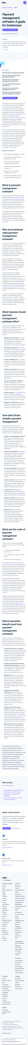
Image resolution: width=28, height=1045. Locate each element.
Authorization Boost (7, 890)
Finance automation (20, 898)
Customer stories (6, 980)
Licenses (4, 998)
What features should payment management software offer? (10, 80)
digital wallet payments (17, 199)
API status (17, 964)
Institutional (18, 978)
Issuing (4, 916)
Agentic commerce (20, 890)
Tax (3, 936)
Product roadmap (19, 980)
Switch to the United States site (10, 1041)
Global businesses (19, 900)
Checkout (4, 896)
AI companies (18, 912)
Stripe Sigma (5, 934)
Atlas (3, 888)
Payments (4, 924)
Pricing (4, 886)
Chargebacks (17, 392)
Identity (4, 912)
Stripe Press (18, 986)
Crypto (4, 902)
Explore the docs (6, 865)
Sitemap (4, 1000)
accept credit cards (20, 117)
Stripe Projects (19, 970)
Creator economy (19, 914)
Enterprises (18, 886)
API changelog (18, 966)
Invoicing (4, 914)
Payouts (4, 926)
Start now (6, 828)
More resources (7, 7)
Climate (4, 898)
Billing (16, 7)
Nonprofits (18, 930)
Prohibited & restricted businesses (5, 994)
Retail (16, 938)
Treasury (4, 940)
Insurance (17, 924)
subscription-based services (11, 287)
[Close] (25, 1038)
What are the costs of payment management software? (10, 88)
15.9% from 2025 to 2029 (16, 114)
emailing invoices (17, 712)
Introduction (5, 70)
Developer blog (19, 972)
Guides (4, 978)
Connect (4, 900)
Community (5, 984)
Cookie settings (6, 1002)
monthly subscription (19, 604)
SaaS (16, 910)
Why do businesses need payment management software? (11, 76)
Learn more (5, 49)
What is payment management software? (13, 73)
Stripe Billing (22, 451)
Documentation (19, 960)
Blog (3, 982)
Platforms (17, 908)
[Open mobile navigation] (24, 2)
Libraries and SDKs (19, 968)
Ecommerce (18, 894)
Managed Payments (7, 920)
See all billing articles (8, 785)
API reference (18, 962)
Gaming (17, 918)
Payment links (5, 922)
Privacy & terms (6, 990)
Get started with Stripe (9, 29)
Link (3, 918)
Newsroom (18, 984)
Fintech (17, 916)
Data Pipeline (5, 904)
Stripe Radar (17, 489)
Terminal (4, 938)
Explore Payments (7, 847)
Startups (17, 888)
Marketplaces (18, 904)
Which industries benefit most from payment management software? (11, 93)
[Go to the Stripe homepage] (4, 878)
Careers (17, 982)
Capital (4, 894)
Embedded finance (20, 896)
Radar (3, 928)
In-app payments (19, 902)
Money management (20, 906)
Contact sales (15, 828)
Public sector (18, 936)
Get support (5, 1010)
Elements (4, 906)
